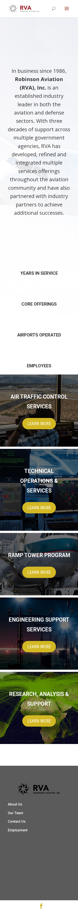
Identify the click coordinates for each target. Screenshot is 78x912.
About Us (15, 804)
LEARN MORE (39, 423)
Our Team (15, 813)
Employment (18, 830)
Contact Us (17, 821)
